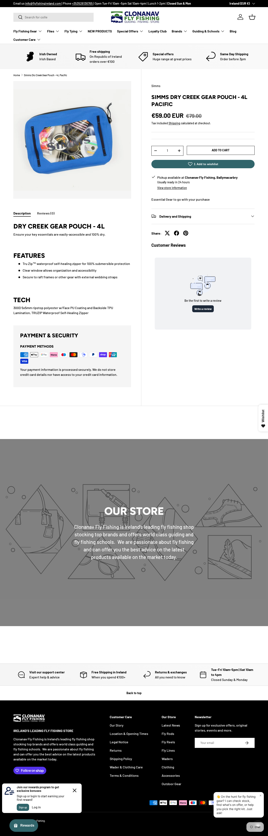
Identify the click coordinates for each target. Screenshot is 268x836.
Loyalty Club (157, 31)
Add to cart (220, 150)
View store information (172, 187)
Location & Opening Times (129, 734)
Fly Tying (70, 31)
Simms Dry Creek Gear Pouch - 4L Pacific (45, 75)
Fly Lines (168, 750)
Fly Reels (168, 742)
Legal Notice (119, 742)
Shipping (174, 123)
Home (16, 75)
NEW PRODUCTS (100, 31)
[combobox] (53, 17)
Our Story (117, 725)
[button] (252, 17)
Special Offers (127, 31)
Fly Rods (168, 734)
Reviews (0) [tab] (46, 213)
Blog (233, 31)
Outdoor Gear (171, 784)
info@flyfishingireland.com (43, 3)
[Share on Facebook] (176, 233)
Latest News (171, 725)
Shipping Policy (121, 759)
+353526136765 (82, 3)
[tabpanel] (72, 268)
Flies (50, 31)
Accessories (171, 775)
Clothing (168, 767)
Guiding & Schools (205, 31)
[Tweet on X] (167, 233)
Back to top (134, 693)
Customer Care (24, 39)
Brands (177, 31)
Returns (116, 750)
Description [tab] (22, 213)
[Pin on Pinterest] (185, 233)
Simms (155, 86)
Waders (167, 759)
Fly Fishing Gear (25, 31)
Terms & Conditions (124, 775)
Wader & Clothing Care (126, 767)
